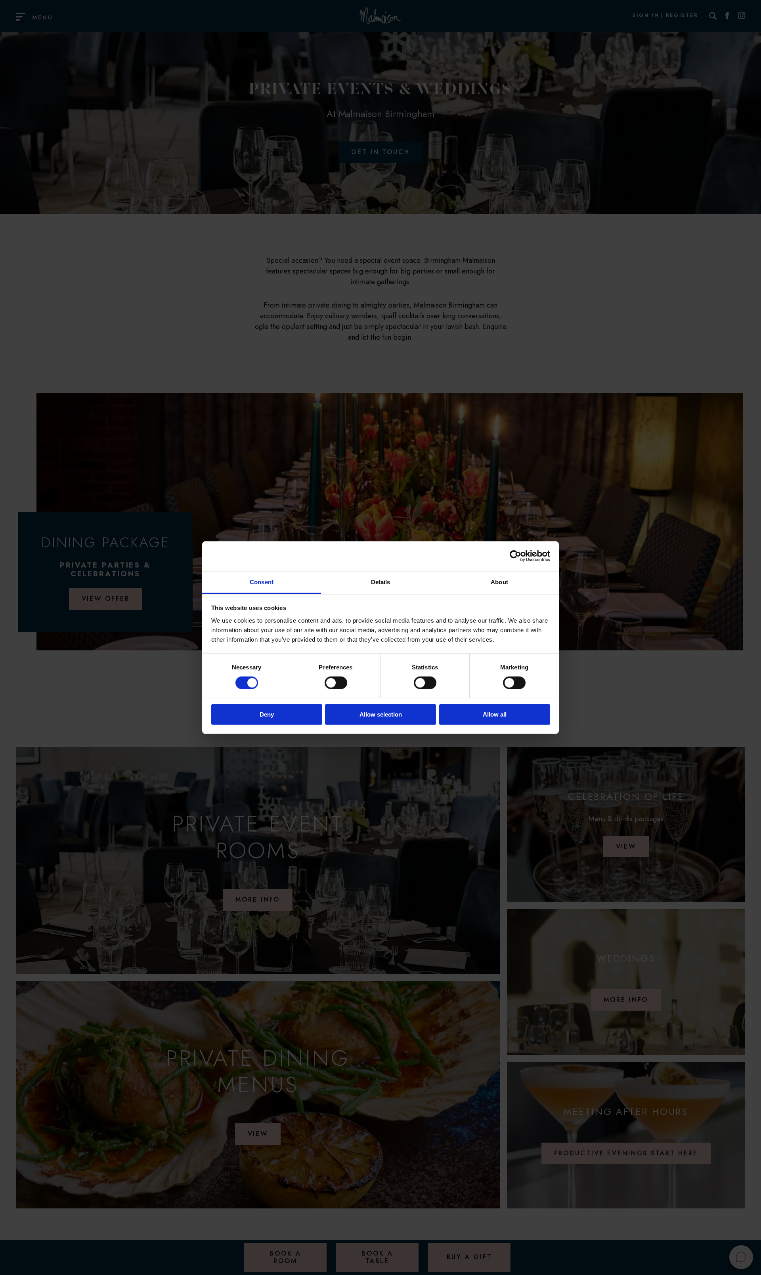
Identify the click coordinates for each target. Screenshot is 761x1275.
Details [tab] (380, 581)
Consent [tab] (261, 581)
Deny (267, 714)
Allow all (495, 714)
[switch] (336, 683)
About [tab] (499, 581)
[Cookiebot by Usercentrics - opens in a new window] (515, 556)
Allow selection (380, 714)
